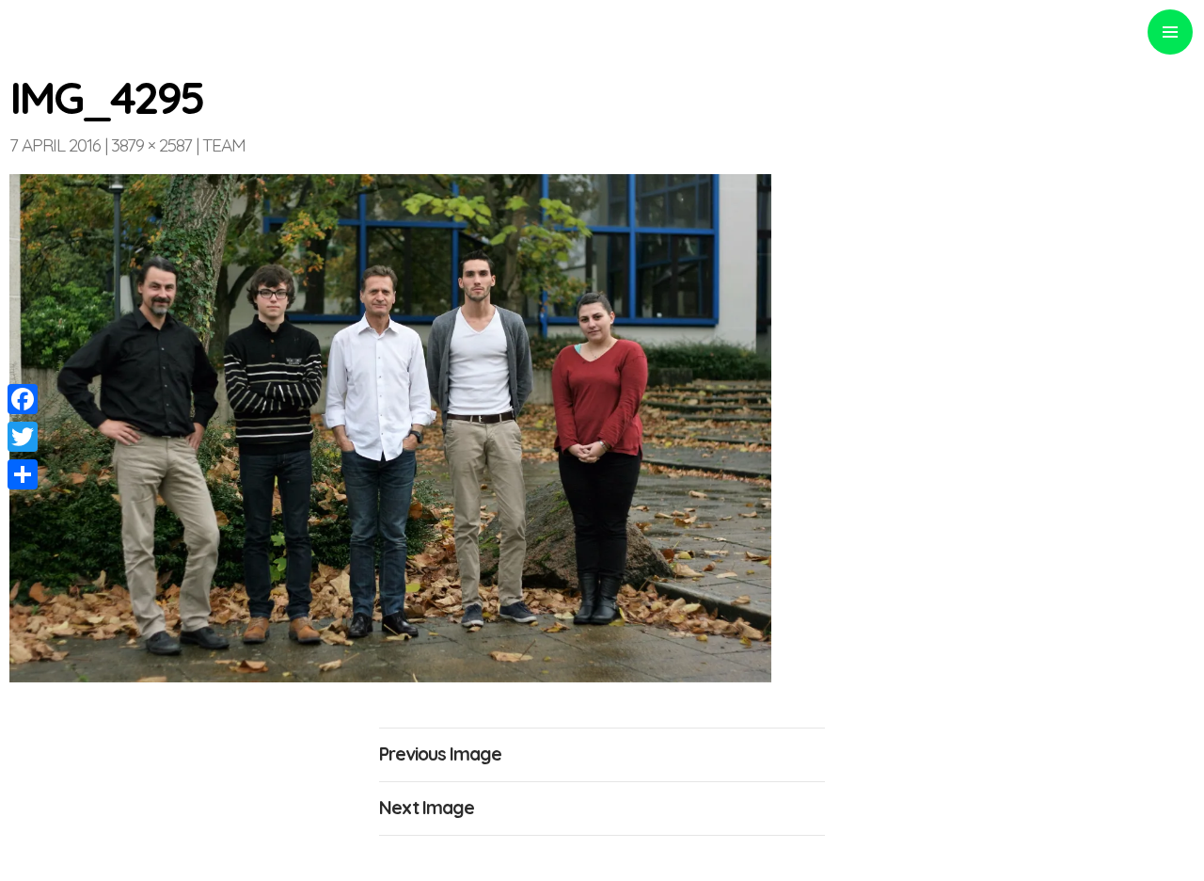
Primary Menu (1170, 32)
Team (224, 145)
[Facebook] (22, 399)
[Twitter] (22, 437)
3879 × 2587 (151, 145)
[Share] (22, 474)
